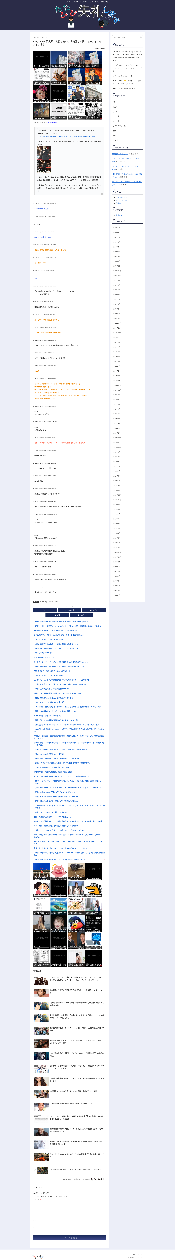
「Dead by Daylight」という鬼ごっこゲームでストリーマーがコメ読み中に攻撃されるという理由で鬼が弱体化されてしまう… (127, 56)
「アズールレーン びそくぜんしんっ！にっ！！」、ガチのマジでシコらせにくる (127, 68)
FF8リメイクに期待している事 (124, 88)
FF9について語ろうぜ (120, 154)
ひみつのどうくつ (122, 197)
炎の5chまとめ (121, 200)
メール (35, 1228)
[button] (81, 615)
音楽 (57, 601)
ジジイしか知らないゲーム (122, 76)
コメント (37, 1199)
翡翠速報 (119, 203)
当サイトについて (138, 1254)
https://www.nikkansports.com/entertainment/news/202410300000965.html (66, 136)
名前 (34, 1221)
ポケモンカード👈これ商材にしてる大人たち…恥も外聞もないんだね (128, 82)
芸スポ (36, 601)
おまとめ (119, 215)
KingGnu (44, 601)
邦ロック (51, 601)
